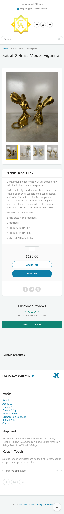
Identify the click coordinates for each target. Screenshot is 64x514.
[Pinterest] (14, 482)
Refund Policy (9, 420)
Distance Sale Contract (14, 416)
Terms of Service (10, 413)
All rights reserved (45, 504)
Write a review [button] (32, 324)
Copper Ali (7, 407)
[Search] (59, 39)
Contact (6, 423)
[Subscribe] (57, 470)
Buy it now (32, 273)
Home (5, 48)
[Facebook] (6, 482)
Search (5, 400)
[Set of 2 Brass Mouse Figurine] (32, 107)
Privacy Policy (9, 410)
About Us (7, 403)
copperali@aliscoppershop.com (33, 8)
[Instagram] (22, 482)
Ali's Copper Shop (27, 504)
